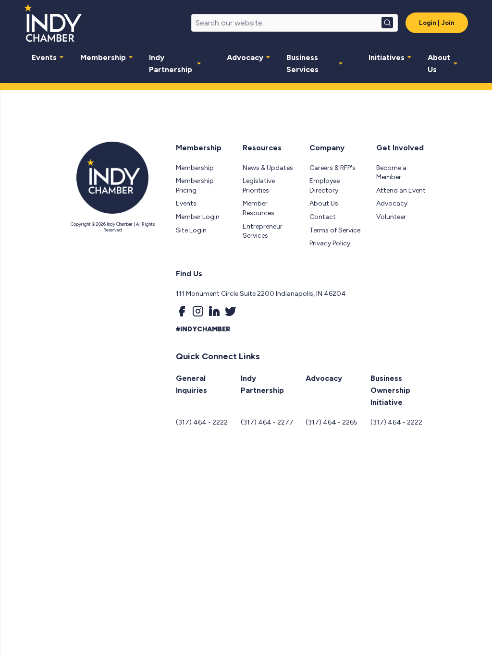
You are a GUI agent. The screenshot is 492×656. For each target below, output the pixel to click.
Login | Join (437, 22)
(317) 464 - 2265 (331, 422)
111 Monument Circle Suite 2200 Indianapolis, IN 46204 (261, 294)
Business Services (302, 63)
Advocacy (245, 57)
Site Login (191, 230)
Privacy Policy (329, 243)
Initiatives (387, 57)
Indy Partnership (170, 63)
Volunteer (391, 217)
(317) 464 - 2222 (202, 422)
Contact (322, 217)
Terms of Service (334, 230)
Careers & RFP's (332, 168)
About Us (439, 63)
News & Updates (268, 168)
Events (44, 57)
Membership (103, 57)
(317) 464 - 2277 (267, 422)
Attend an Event (401, 190)
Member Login (198, 217)
